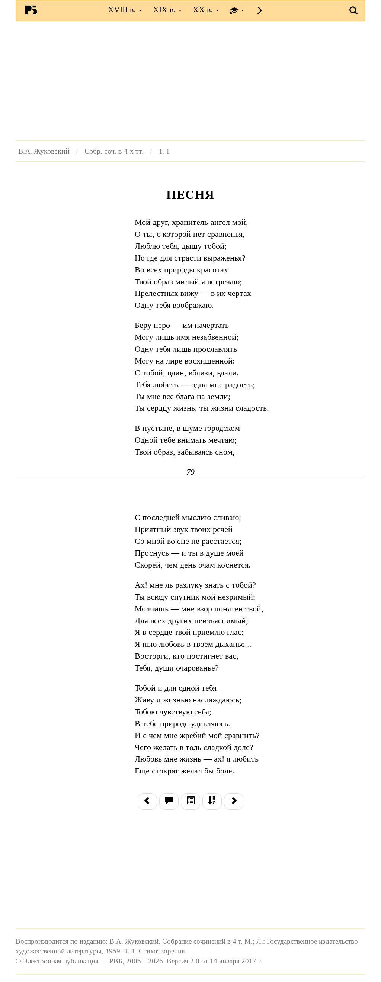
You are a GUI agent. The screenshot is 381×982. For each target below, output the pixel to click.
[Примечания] (169, 801)
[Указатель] (212, 801)
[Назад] (147, 801)
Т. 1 (164, 151)
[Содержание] (190, 801)
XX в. (204, 9)
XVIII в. (123, 9)
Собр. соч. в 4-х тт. (114, 151)
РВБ (30, 9)
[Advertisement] (190, 81)
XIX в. (165, 9)
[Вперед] (233, 801)
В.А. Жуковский (44, 151)
